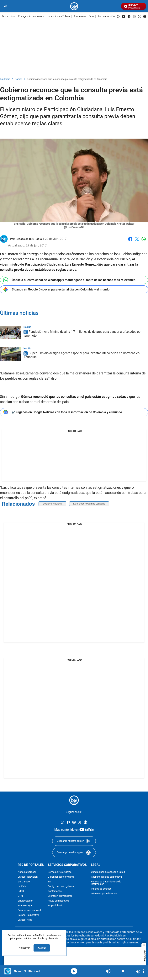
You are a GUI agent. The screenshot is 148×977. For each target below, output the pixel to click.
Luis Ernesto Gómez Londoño (89, 503)
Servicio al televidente (59, 872)
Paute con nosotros (58, 901)
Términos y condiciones (104, 893)
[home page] (74, 6)
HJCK (21, 891)
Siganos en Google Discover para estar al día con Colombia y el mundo (60, 289)
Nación (18, 79)
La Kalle (22, 886)
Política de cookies (101, 889)
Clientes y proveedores (60, 896)
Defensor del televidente (61, 877)
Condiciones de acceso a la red (108, 872)
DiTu (20, 896)
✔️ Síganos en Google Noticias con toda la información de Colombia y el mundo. (67, 412)
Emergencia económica (31, 16)
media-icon (74, 971)
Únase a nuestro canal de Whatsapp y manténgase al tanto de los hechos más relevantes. (74, 280)
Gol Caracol (24, 881)
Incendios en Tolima (59, 16)
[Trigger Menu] (5, 6)
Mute (108, 971)
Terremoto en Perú (84, 16)
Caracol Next (25, 920)
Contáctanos (55, 891)
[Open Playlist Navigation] (143, 971)
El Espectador (25, 901)
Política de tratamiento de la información (106, 883)
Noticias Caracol (27, 872)
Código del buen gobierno (61, 886)
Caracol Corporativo (28, 915)
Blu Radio (5, 79)
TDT (50, 881)
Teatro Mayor (25, 905)
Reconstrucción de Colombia (113, 16)
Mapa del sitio (55, 905)
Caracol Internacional (29, 910)
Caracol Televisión (28, 877)
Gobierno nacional (52, 503)
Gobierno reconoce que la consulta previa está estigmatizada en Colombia (67, 79)
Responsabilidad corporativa (106, 877)
